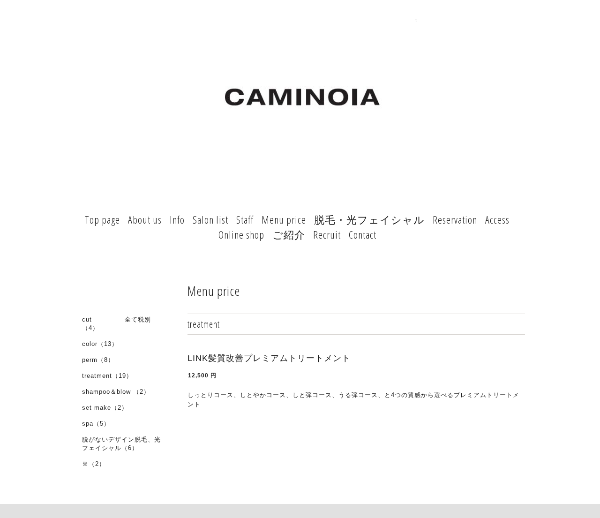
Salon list (210, 219)
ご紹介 (288, 234)
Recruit (327, 234)
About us (145, 219)
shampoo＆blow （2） (116, 391)
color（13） (100, 343)
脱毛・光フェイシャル (369, 219)
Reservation (455, 219)
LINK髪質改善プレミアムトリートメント (269, 358)
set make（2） (105, 407)
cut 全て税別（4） (116, 323)
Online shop (241, 234)
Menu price (284, 219)
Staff (245, 219)
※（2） (93, 463)
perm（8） (98, 359)
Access (497, 219)
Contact (362, 234)
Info (177, 219)
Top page (102, 219)
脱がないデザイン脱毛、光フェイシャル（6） (121, 443)
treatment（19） (107, 375)
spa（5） (96, 423)
